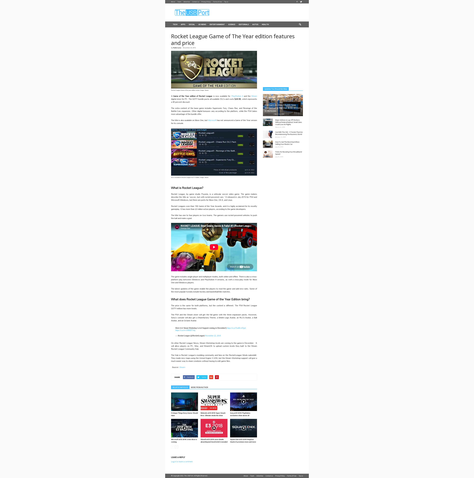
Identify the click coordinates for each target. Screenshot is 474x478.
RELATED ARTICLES (180, 387)
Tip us (226, 2)
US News (202, 24)
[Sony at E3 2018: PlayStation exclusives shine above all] (243, 401)
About (173, 2)
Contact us (195, 2)
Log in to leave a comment (182, 461)
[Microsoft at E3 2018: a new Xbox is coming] (184, 428)
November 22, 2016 (213, 336)
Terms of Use (217, 2)
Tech (175, 24)
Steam (254, 96)
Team (179, 2)
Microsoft (212, 120)
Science (231, 24)
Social (192, 24)
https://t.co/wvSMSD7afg (185, 330)
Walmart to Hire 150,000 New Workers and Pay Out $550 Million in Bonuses (283, 107)
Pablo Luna (177, 48)
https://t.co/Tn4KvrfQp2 (236, 328)
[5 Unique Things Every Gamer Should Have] (184, 401)
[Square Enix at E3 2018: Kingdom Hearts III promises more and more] (243, 428)
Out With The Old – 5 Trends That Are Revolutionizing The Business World (289, 133)
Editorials (244, 24)
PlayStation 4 (237, 96)
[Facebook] (297, 1)
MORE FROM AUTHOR (199, 387)
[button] (300, 24)
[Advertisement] (258, 12)
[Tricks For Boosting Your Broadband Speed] (268, 154)
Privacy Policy (206, 2)
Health (265, 24)
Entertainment (217, 24)
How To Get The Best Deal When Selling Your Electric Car (287, 143)
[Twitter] (301, 1)
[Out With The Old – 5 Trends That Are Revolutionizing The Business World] (268, 134)
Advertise (187, 2)
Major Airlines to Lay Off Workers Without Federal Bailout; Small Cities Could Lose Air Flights (288, 122)
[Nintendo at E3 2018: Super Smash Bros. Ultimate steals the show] (214, 401)
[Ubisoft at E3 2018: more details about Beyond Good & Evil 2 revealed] (214, 428)
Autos (255, 24)
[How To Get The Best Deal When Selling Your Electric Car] (268, 144)
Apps (183, 24)
